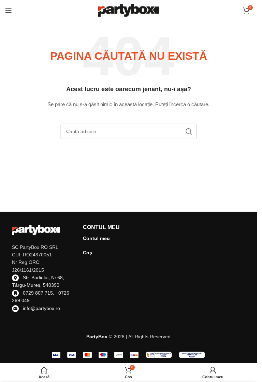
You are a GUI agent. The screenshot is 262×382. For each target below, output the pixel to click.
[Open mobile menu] (8, 10)
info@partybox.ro (41, 308)
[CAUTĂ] (189, 131)
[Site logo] (128, 10)
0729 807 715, (40, 293)
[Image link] (159, 354)
